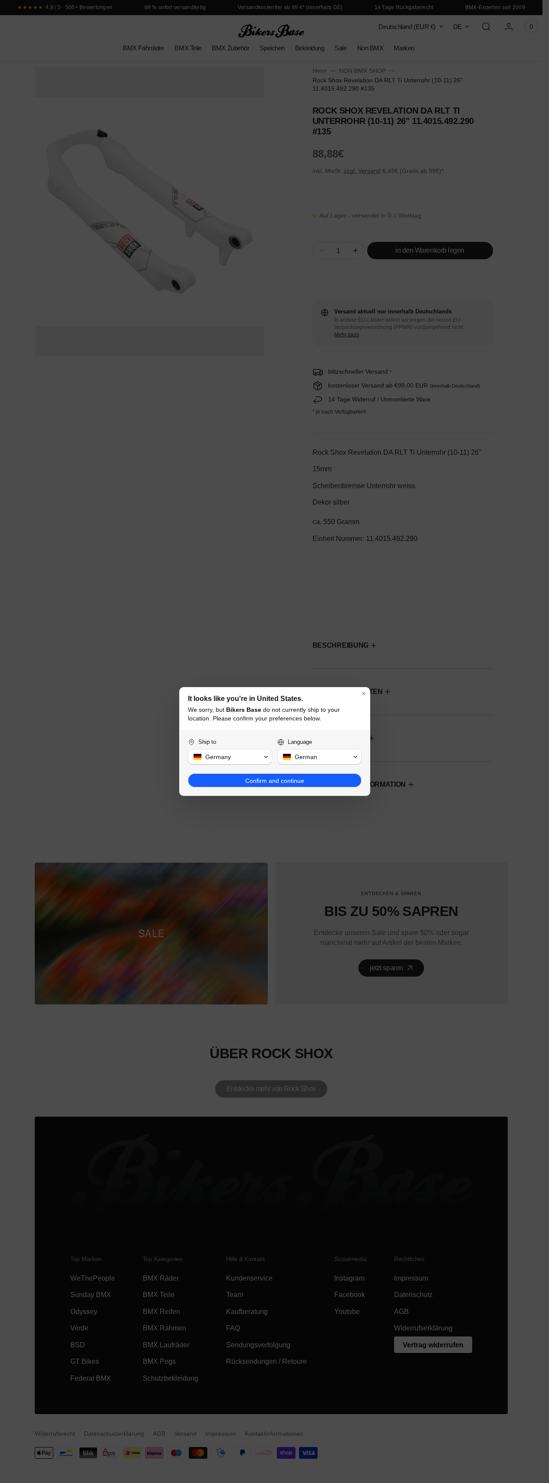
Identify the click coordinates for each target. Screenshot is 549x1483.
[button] (230, 757)
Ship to (207, 742)
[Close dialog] (363, 693)
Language (300, 742)
